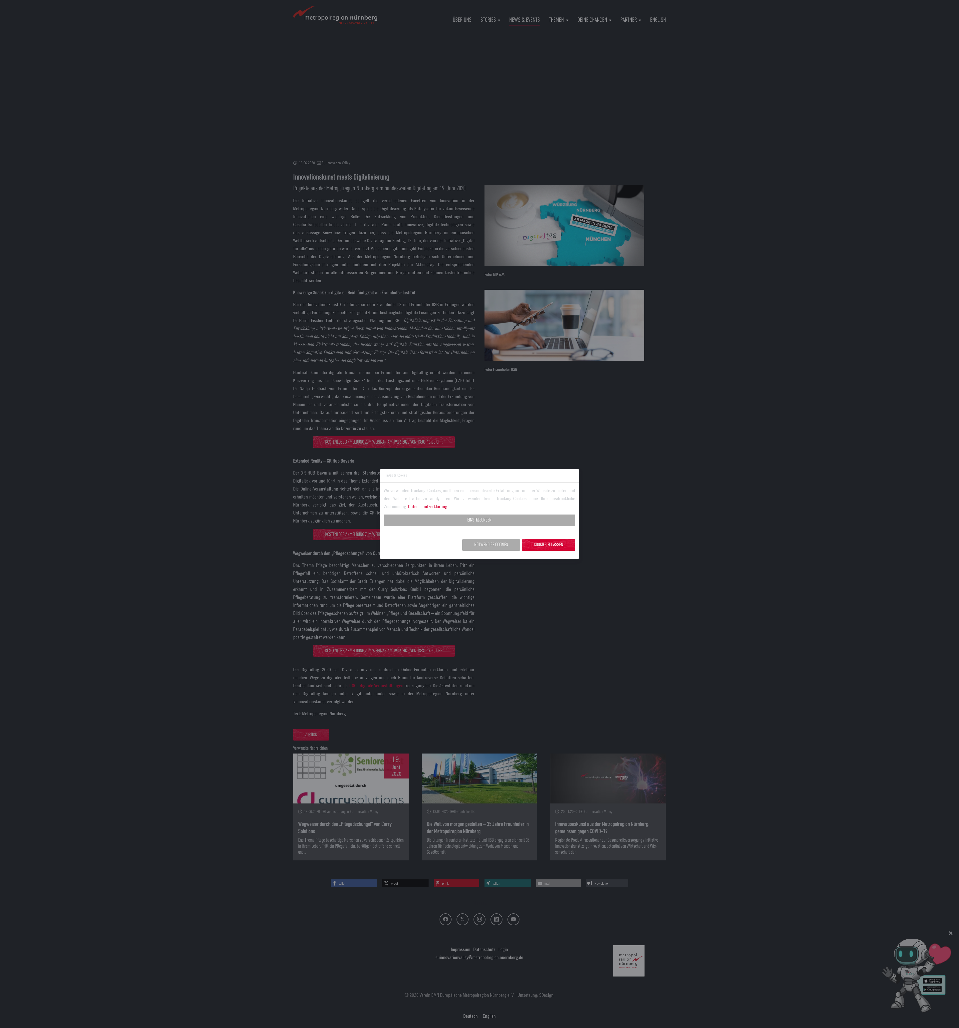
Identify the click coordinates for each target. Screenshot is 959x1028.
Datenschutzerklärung (427, 506)
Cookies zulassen (548, 544)
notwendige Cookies (491, 544)
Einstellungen (479, 520)
